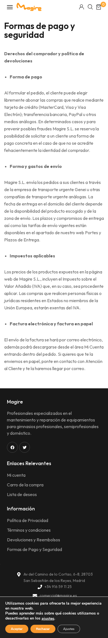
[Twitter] (24, 447)
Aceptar (17, 629)
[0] (98, 6)
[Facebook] (12, 447)
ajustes (48, 618)
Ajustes (68, 629)
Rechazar (43, 629)
